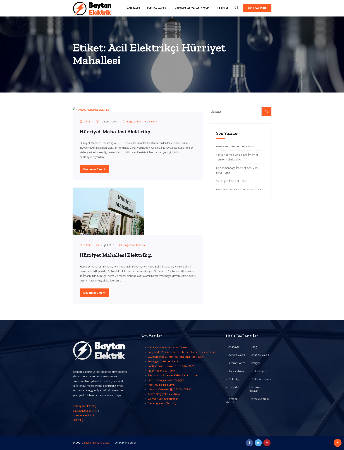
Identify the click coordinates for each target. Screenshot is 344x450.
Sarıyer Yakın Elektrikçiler (163, 398)
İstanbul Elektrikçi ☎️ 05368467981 (170, 389)
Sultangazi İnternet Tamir (231, 181)
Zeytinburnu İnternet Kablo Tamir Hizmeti (173, 375)
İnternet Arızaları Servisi (192, 8)
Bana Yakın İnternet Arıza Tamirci (236, 146)
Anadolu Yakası (260, 355)
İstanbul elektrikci (232, 400)
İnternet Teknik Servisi (161, 384)
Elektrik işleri (259, 371)
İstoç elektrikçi (260, 399)
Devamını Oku (92, 169)
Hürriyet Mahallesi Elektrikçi (116, 131)
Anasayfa (133, 8)
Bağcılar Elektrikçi (137, 121)
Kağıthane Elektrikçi (135, 245)
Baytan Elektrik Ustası (96, 442)
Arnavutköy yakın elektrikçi (164, 394)
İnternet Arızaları (255, 388)
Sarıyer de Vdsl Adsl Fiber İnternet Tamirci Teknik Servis (182, 352)
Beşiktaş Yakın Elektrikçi (162, 403)
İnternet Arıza (236, 363)
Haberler (153, 121)
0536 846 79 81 (257, 8)
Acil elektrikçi (236, 371)
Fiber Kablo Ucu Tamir (161, 370)
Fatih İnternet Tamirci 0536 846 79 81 (239, 189)
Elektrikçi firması (261, 379)
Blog (254, 347)
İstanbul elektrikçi (83, 415)
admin (87, 121)
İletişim (222, 8)
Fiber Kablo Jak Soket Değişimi (166, 380)
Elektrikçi (78, 420)
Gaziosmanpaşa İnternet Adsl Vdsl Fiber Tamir (176, 356)
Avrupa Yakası (156, 8)
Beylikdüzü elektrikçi (85, 410)
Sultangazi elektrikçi (84, 406)
